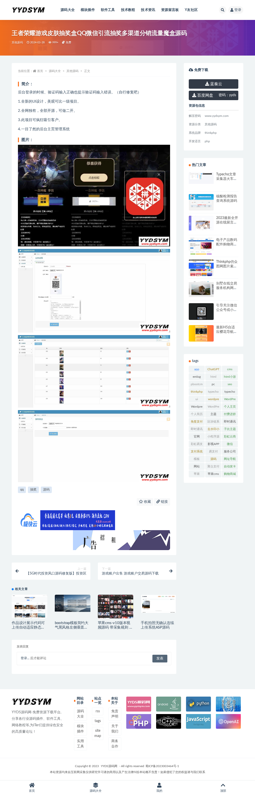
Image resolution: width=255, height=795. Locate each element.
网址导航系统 (230, 459)
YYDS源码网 (109, 766)
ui (196, 399)
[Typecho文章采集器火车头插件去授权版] (201, 178)
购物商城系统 (230, 474)
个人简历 (197, 414)
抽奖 (33, 489)
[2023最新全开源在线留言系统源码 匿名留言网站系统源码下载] (201, 223)
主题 (213, 414)
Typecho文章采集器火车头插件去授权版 (226, 179)
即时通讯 (230, 421)
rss (98, 711)
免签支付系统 (197, 422)
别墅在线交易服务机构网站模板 (226, 288)
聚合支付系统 (213, 467)
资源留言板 (170, 10)
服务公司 (230, 451)
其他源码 (17, 42)
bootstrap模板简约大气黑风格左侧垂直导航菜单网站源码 (71, 627)
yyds (227, 95)
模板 (197, 458)
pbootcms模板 (197, 385)
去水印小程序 (213, 430)
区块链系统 (213, 422)
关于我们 (114, 728)
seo (230, 384)
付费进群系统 (230, 415)
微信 (230, 443)
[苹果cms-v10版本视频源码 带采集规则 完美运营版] (115, 607)
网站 (197, 466)
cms (229, 369)
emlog (197, 376)
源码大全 (68, 10)
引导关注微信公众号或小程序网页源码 (226, 310)
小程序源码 (213, 437)
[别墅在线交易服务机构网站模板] (201, 297)
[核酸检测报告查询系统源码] (201, 208)
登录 (237, 10)
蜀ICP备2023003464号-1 (162, 766)
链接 (164, 502)
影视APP (213, 443)
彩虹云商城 (230, 437)
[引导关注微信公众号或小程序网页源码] (201, 314)
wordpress (213, 400)
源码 (46, 489)
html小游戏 (230, 377)
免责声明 (114, 714)
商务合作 (114, 743)
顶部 (223, 790)
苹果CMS (196, 474)
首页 (40, 71)
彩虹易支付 (197, 444)
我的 (159, 790)
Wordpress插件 (196, 407)
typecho (213, 391)
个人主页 (230, 406)
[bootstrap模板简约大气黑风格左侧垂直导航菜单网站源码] (72, 603)
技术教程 (128, 10)
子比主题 (230, 429)
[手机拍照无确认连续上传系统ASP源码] (158, 604)
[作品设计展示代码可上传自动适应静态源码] (29, 609)
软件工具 (108, 10)
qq (22, 489)
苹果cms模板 (213, 474)
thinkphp (197, 391)
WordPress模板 (213, 407)
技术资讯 (148, 10)
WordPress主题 (230, 400)
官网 (197, 436)
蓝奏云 (215, 84)
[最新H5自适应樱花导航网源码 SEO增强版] (201, 334)
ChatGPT (213, 369)
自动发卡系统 (230, 467)
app (196, 369)
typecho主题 (229, 392)
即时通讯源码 (197, 430)
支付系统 (197, 451)
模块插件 (88, 10)
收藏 (147, 502)
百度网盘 (204, 95)
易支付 (213, 451)
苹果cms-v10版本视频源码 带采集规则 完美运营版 (115, 627)
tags (98, 721)
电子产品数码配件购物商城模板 (226, 244)
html (213, 376)
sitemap (97, 733)
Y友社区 (191, 10)
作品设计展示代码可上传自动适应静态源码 (28, 627)
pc (213, 384)
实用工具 (80, 743)
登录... (25, 658)
